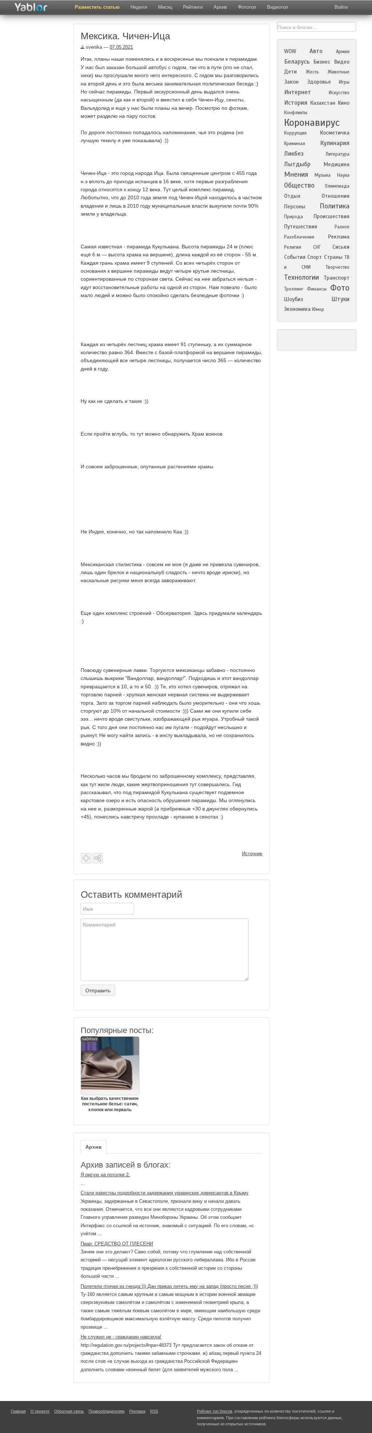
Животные (338, 72)
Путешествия (300, 226)
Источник (252, 853)
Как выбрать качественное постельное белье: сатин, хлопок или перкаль (110, 1074)
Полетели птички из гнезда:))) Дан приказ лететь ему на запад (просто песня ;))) (169, 1286)
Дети (290, 71)
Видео (341, 62)
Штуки (340, 299)
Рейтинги (193, 7)
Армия (342, 52)
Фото (339, 288)
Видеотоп (277, 7)
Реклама (338, 236)
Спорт (314, 257)
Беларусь (297, 61)
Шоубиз (293, 299)
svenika (93, 47)
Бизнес (322, 62)
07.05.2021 (121, 47)
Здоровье (319, 82)
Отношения (335, 196)
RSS (154, 1411)
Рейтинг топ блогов (214, 1411)
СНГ (317, 247)
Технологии (301, 277)
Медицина (336, 164)
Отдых (292, 196)
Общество (299, 185)
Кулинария (334, 143)
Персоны (295, 206)
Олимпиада (337, 186)
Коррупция (295, 133)
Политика (334, 206)
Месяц (165, 7)
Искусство (339, 93)
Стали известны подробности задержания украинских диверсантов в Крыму (164, 1193)
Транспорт (336, 278)
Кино (343, 103)
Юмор (318, 309)
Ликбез (294, 153)
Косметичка (334, 132)
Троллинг (293, 289)
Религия (292, 247)
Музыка (323, 175)
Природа (293, 217)
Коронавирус (312, 122)
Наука (343, 175)
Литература (337, 154)
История (295, 103)
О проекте (40, 1411)
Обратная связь (69, 1411)
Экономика (297, 309)
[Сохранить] (86, 858)
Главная (18, 1411)
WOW (290, 51)
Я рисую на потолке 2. (105, 1174)
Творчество (337, 267)
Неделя (138, 7)
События (295, 257)
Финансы (317, 289)
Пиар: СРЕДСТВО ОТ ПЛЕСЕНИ (117, 1243)
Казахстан (322, 103)
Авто (316, 51)
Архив (220, 7)
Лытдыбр (297, 164)
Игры (344, 82)
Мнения (296, 174)
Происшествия (331, 216)
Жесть (312, 72)
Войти (341, 7)
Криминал (294, 144)
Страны (333, 257)
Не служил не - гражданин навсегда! (121, 1337)
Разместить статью (97, 7)
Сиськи (340, 247)
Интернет (297, 92)
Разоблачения (299, 237)
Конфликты (295, 113)
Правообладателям (107, 1411)
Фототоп (247, 7)
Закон (291, 82)
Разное (342, 227)
